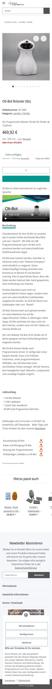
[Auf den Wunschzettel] (43, 38)
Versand (27, 139)
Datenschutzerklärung (26, 567)
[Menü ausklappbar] (3, 2)
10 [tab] (39, 86)
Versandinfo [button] (25, 158)
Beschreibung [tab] (9, 225)
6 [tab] (27, 86)
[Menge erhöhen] (46, 170)
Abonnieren (39, 575)
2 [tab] (16, 86)
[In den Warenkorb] (4, 31)
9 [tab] (36, 86)
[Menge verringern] (5, 170)
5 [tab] (24, 86)
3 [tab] (19, 86)
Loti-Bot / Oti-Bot (21, 113)
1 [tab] (13, 86)
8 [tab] (33, 86)
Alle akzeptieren (27, 626)
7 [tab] (30, 86)
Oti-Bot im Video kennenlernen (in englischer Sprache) (24, 190)
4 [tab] (22, 86)
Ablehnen (26, 642)
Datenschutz (24, 680)
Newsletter (40, 428)
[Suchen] (46, 11)
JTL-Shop (30, 685)
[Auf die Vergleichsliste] (36, 38)
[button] (38, 3)
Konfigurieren (26, 634)
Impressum (10, 680)
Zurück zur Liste (11, 22)
